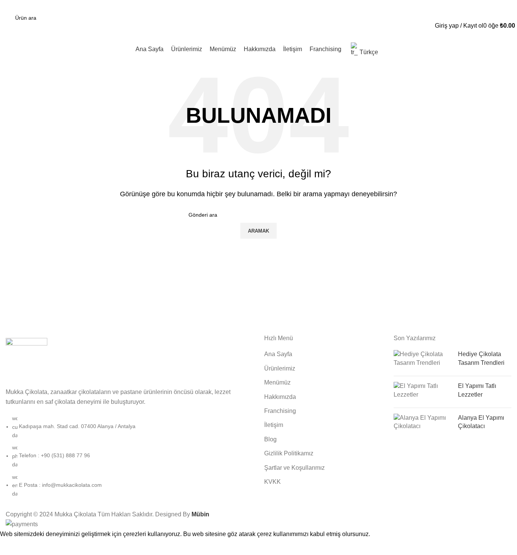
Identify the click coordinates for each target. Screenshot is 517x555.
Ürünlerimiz (279, 368)
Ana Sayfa (278, 354)
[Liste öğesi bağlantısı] (129, 460)
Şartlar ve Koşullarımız (294, 467)
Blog (270, 439)
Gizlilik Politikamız (288, 453)
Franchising (280, 411)
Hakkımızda (280, 397)
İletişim (273, 425)
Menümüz (277, 382)
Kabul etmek (22, 545)
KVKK (272, 481)
